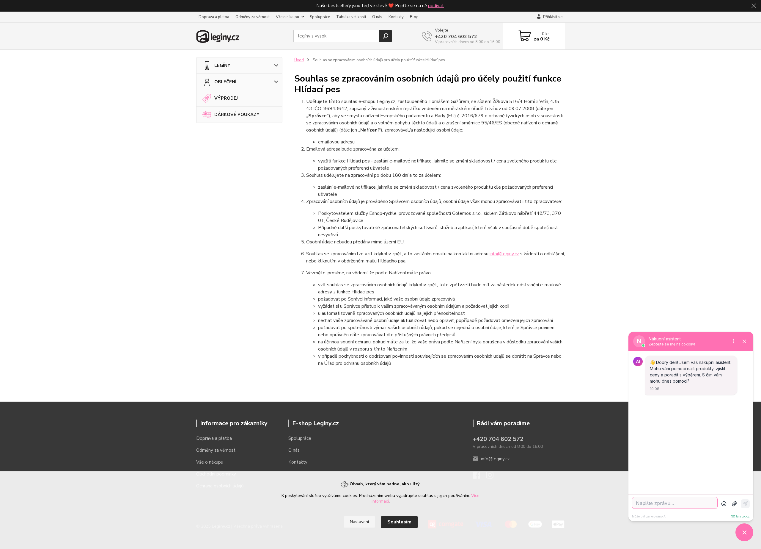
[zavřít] (753, 6)
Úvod (299, 60)
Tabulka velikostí (351, 17)
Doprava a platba (214, 17)
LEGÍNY (222, 65)
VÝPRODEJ (226, 98)
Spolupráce (320, 17)
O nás (377, 17)
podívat (436, 6)
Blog (414, 17)
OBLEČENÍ (225, 82)
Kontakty (396, 17)
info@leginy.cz (504, 254)
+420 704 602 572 (456, 36)
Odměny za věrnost (252, 17)
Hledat (385, 36)
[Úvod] (242, 36)
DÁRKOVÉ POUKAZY (237, 115)
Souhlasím (399, 522)
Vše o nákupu (287, 17)
